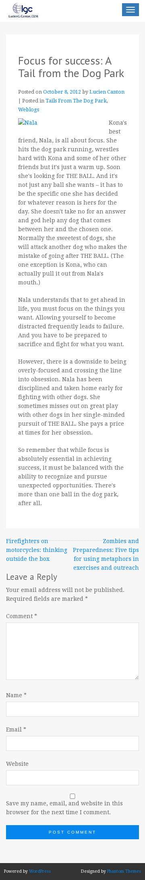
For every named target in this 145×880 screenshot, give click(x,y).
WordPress (40, 871)
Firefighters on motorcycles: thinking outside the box (36, 550)
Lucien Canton (106, 92)
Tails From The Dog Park (76, 101)
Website (17, 764)
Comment (21, 616)
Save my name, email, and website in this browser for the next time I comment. (64, 807)
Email (16, 729)
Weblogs (28, 110)
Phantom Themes (124, 871)
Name (16, 695)
